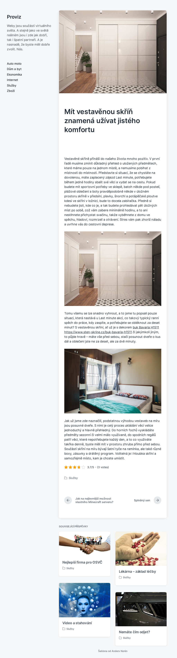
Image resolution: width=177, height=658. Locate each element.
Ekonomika (14, 74)
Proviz (14, 17)
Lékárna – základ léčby (137, 571)
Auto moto (14, 63)
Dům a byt (14, 69)
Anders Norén (119, 651)
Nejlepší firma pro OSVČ (82, 562)
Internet (12, 80)
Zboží (11, 91)
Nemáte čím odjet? (134, 632)
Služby (11, 85)
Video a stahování (77, 623)
